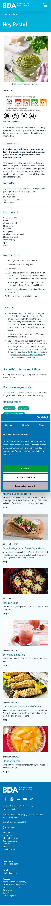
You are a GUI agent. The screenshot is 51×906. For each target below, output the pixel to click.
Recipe (5, 507)
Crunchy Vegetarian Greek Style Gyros (23, 548)
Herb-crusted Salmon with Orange (22, 706)
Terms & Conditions (11, 809)
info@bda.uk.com (10, 873)
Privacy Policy (28, 806)
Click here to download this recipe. (25, 84)
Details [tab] (25, 425)
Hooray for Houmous (30, 352)
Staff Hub (6, 843)
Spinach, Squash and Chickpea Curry (26, 354)
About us (6, 832)
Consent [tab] (9, 425)
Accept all (25, 469)
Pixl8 (24, 822)
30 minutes (9, 408)
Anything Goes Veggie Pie (17, 493)
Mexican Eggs (10, 602)
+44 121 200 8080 (10, 864)
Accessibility (7, 806)
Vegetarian (23, 408)
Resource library (11, 14)
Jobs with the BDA (10, 838)
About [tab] (42, 425)
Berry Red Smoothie (14, 654)
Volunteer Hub (9, 849)
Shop (5, 846)
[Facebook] (5, 799)
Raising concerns (10, 841)
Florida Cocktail (12, 761)
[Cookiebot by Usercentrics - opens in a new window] (36, 418)
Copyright (17, 806)
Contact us (7, 835)
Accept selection (24, 477)
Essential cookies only (25, 486)
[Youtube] (24, 799)
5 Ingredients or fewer (14, 413)
